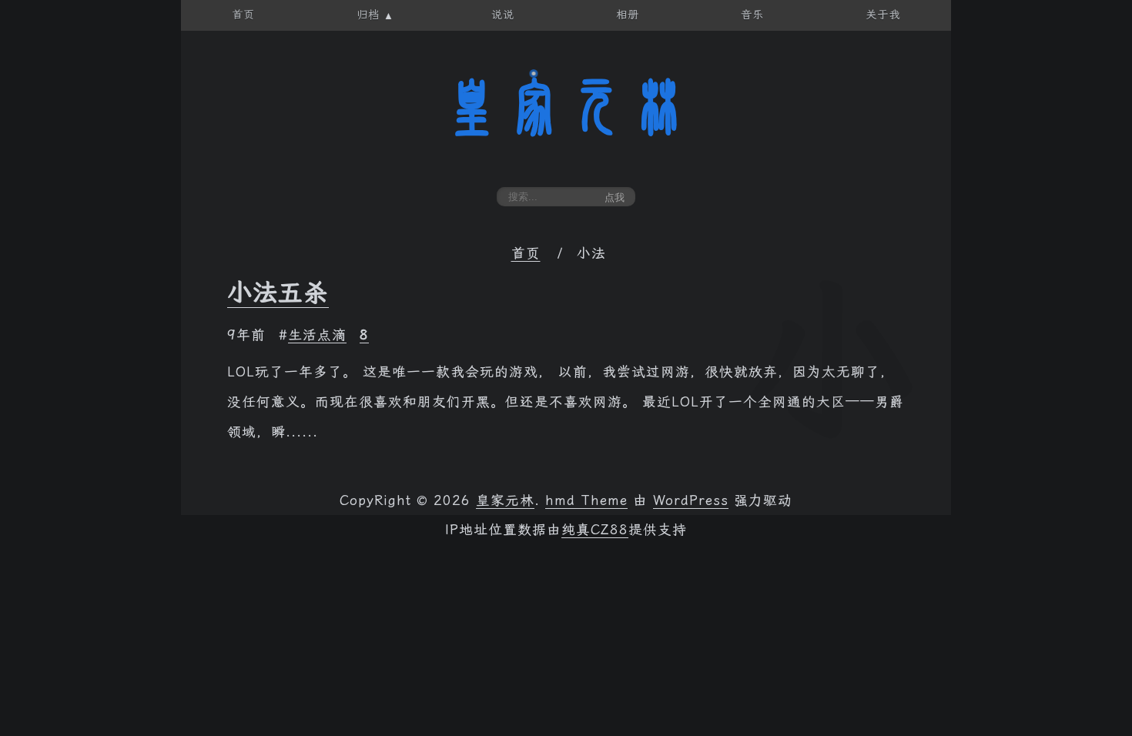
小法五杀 (278, 292)
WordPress (690, 500)
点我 (615, 197)
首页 (526, 253)
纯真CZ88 (594, 529)
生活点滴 (317, 335)
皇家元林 (566, 107)
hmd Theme (586, 500)
